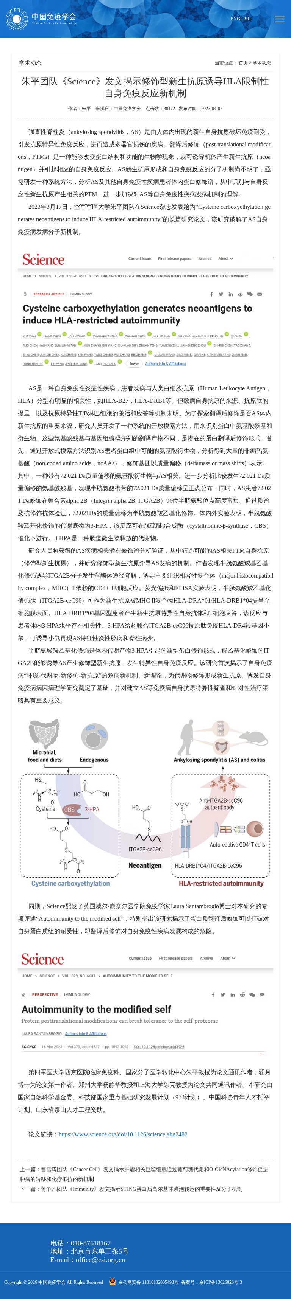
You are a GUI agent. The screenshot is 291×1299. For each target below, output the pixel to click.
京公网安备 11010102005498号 (149, 1282)
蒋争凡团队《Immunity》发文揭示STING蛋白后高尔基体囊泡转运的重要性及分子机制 (141, 1189)
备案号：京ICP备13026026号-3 (211, 1282)
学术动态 (262, 62)
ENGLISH (240, 19)
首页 (243, 62)
